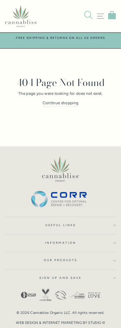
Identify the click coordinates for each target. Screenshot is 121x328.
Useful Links (60, 225)
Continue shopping (61, 102)
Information (60, 243)
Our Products (60, 260)
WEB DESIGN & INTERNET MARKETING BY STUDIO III (60, 323)
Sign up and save (60, 278)
